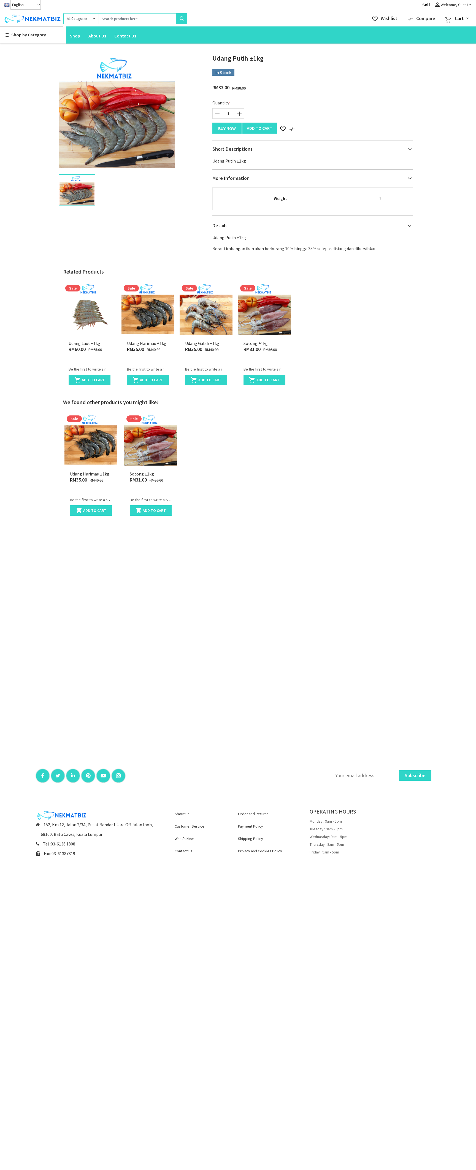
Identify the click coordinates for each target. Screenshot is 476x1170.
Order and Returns (253, 813)
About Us (97, 36)
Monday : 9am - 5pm (326, 821)
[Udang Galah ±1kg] (206, 309)
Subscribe (415, 775)
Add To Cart (259, 128)
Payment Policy (250, 826)
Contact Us (125, 36)
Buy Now (227, 128)
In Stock (223, 72)
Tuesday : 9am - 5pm (326, 828)
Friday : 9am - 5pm (324, 852)
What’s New (184, 838)
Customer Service (189, 826)
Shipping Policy (250, 838)
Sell (426, 4)
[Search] (181, 18)
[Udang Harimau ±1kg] (147, 309)
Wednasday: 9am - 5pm (328, 836)
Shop (75, 36)
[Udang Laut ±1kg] (89, 309)
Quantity (220, 103)
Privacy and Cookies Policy (260, 851)
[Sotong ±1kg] (264, 309)
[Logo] (31, 18)
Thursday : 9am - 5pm (327, 844)
